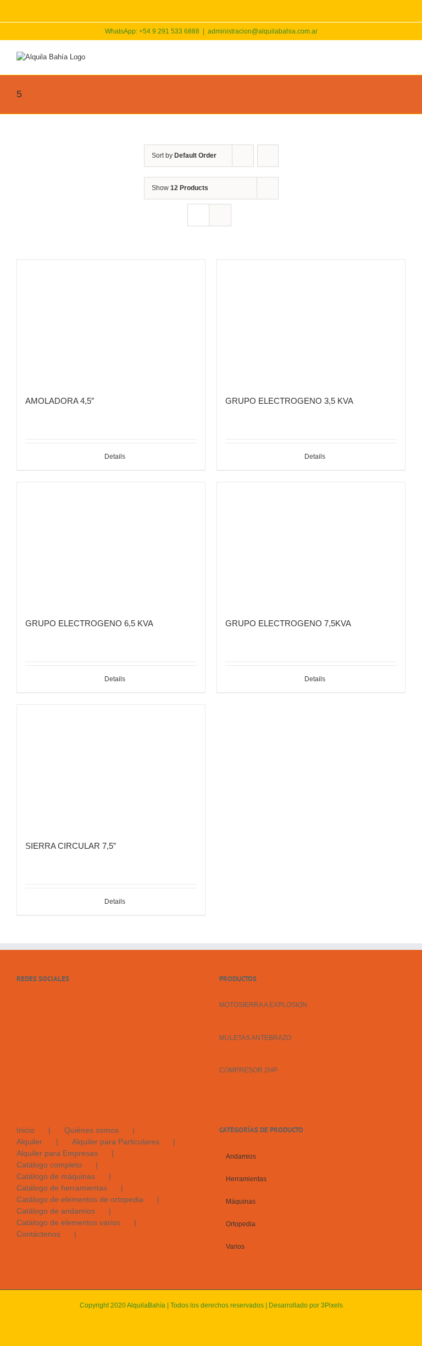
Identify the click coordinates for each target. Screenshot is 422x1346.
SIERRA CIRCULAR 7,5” (70, 845)
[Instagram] (34, 1004)
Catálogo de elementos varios (68, 1222)
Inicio (25, 1130)
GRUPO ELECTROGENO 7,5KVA (288, 623)
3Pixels (332, 1305)
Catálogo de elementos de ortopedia (79, 1199)
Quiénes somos (91, 1130)
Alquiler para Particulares (115, 1141)
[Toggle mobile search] (381, 57)
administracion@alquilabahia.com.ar (263, 31)
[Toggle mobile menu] (401, 57)
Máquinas (241, 1201)
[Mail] (49, 1004)
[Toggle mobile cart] (361, 57)
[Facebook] (19, 1004)
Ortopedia (241, 1224)
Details (114, 456)
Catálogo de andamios (55, 1210)
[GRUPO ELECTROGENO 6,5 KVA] (111, 544)
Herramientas (246, 1179)
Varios (235, 1246)
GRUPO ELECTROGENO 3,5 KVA (289, 400)
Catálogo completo (49, 1164)
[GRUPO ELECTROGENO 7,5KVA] (311, 544)
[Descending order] (268, 155)
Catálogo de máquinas (55, 1176)
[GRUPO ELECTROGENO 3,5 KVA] (311, 322)
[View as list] (220, 215)
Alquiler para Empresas (57, 1153)
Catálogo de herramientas (61, 1187)
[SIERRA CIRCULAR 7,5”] (111, 767)
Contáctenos (38, 1234)
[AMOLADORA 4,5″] (111, 322)
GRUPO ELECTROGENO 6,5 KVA (89, 623)
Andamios (241, 1156)
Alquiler (29, 1141)
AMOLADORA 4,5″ (59, 400)
